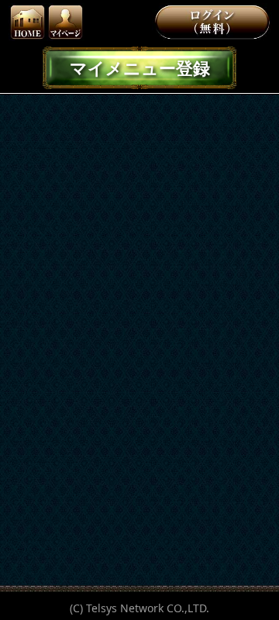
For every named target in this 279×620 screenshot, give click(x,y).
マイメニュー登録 (140, 67)
